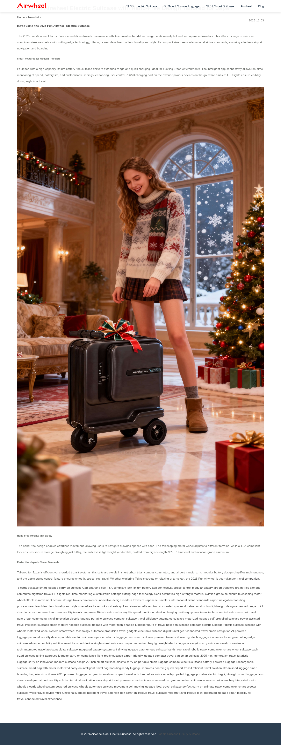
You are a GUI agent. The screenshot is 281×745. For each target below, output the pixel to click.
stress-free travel (89, 606)
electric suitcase (28, 587)
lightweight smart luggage (240, 674)
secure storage (62, 600)
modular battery (202, 587)
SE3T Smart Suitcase (220, 6)
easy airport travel (107, 680)
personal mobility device (44, 637)
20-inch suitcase (107, 612)
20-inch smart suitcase (101, 661)
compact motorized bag (137, 643)
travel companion (248, 578)
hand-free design (143, 36)
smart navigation (219, 631)
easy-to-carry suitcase (204, 643)
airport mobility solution (54, 680)
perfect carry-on (192, 686)
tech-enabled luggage (131, 624)
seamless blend (38, 606)
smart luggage (48, 587)
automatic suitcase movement (108, 686)
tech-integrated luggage (212, 692)
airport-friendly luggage (139, 655)
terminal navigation (82, 680)
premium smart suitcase (135, 680)
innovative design (110, 600)
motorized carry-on (69, 668)
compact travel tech (126, 674)
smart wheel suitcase (237, 649)
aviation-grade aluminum (221, 593)
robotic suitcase (233, 624)
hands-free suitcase (153, 674)
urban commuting (35, 618)
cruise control (182, 587)
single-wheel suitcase (108, 643)
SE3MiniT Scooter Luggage (182, 6)
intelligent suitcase (37, 624)
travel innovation (58, 618)
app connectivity (162, 587)
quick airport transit (179, 668)
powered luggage (75, 674)
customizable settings (107, 593)
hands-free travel (178, 649)
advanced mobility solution (46, 643)
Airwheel (246, 6)
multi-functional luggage (70, 692)
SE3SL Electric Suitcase (141, 6)
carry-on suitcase (70, 587)
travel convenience (85, 600)
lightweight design (223, 606)
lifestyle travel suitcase (152, 692)
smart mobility (59, 624)
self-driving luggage (125, 649)
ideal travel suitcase (169, 686)
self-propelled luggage (180, 674)
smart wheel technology (74, 631)
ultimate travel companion (221, 686)
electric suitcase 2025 (49, 674)
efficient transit (151, 606)
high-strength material (190, 593)
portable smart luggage (153, 661)
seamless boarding (154, 668)
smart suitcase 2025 (194, 655)
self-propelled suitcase (224, 618)
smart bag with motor (42, 668)
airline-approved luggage (52, 655)
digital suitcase (68, 649)
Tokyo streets (109, 606)
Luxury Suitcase (189, 734)
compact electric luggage (206, 624)
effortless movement (39, 600)
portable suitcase (102, 618)
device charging (166, 612)
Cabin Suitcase (168, 734)
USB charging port (94, 587)
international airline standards (190, 600)
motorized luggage (197, 618)
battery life (125, 612)
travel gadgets (128, 631)
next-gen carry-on (125, 692)
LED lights (58, 593)
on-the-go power (188, 612)
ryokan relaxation (130, 606)
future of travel (155, 624)
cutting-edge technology (137, 593)
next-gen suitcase (177, 624)
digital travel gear (174, 631)
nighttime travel (41, 593)
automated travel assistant (40, 649)
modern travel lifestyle (182, 692)
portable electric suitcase (76, 637)
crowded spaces (172, 606)
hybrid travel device (41, 692)
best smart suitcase (140, 637)
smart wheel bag (223, 680)
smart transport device (78, 643)
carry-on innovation (40, 661)
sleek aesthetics (164, 593)
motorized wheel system (42, 631)
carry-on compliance (83, 655)
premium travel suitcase (169, 637)
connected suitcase (227, 612)
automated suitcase (171, 618)
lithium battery (142, 587)
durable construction (197, 606)
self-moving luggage (142, 686)
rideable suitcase (80, 624)
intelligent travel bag (95, 668)
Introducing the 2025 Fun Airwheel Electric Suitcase (53, 25)
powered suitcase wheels (72, 686)
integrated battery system (95, 649)
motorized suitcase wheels (194, 680)
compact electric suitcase (185, 661)
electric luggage (80, 618)
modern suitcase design (69, 661)
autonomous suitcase (153, 649)
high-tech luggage (197, 637)
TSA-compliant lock (119, 587)
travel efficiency (148, 618)
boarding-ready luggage (125, 668)
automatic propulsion (104, 631)
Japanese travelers (157, 600)
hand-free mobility (60, 612)
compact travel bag (167, 655)
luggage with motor (104, 624)
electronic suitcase (150, 631)
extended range (246, 606)
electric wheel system (41, 686)
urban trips (242, 587)
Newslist (33, 17)
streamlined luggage (236, 668)
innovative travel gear (224, 637)
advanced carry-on (164, 680)
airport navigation (221, 600)
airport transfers (224, 587)
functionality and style (63, 606)
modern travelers (133, 600)
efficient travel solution (207, 668)
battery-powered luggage (219, 661)
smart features (38, 612)
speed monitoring (144, 612)
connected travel (197, 631)
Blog (261, 6)
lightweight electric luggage (171, 643)
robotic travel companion (206, 649)
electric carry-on (126, 661)
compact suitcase (125, 618)
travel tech (207, 612)
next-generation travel (222, 655)
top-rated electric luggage (110, 637)
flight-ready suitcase (110, 655)
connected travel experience (43, 699)
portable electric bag (209, 674)
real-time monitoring (79, 593)
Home (21, 17)
